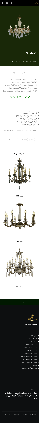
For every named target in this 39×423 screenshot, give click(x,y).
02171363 (34, 402)
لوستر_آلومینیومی (22, 139)
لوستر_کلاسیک (10, 139)
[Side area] (7, 3)
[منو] (12, 3)
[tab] (22, 72)
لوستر (30, 61)
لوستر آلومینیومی (23, 61)
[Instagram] (4, 419)
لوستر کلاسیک (13, 61)
